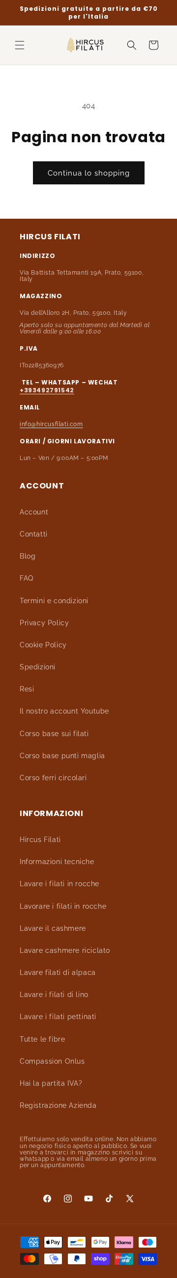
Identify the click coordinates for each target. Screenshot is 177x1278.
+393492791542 (47, 390)
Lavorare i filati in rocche (63, 906)
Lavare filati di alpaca (58, 972)
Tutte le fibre (42, 1039)
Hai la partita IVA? (51, 1083)
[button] (19, 45)
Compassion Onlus (52, 1061)
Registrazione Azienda (58, 1105)
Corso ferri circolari (53, 778)
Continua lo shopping (89, 173)
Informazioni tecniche (57, 862)
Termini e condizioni (54, 601)
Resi (27, 689)
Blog (27, 556)
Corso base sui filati (54, 734)
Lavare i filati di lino (54, 994)
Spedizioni (38, 667)
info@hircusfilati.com (51, 424)
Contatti (34, 534)
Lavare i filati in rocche (59, 884)
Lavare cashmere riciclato (65, 950)
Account (34, 512)
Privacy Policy (44, 623)
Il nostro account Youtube (64, 711)
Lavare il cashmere (53, 928)
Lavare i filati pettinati (58, 1017)
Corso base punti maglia (62, 756)
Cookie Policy (43, 645)
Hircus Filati (40, 839)
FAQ (26, 578)
